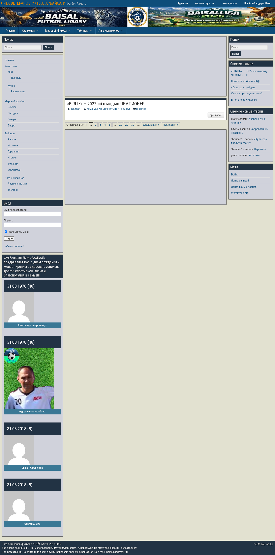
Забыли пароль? (14, 246)
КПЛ (10, 72)
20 (126, 124)
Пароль (8, 220)
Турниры (183, 3)
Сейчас (12, 106)
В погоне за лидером (244, 99)
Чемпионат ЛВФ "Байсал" (115, 108)
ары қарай (216, 115)
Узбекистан (14, 169)
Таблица (16, 77)
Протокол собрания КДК (246, 81)
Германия (13, 151)
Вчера (11, 125)
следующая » (151, 124)
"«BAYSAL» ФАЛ (263, 544)
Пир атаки (260, 149)
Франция (13, 163)
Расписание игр (17, 183)
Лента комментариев (243, 186)
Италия (12, 157)
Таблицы (82, 30)
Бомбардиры (229, 3)
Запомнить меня (18, 231)
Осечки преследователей (246, 93)
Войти (234, 174)
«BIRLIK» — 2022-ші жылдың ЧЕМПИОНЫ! (105, 103)
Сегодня (13, 113)
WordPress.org (239, 192)
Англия (12, 139)
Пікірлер (141, 108)
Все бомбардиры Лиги (257, 3)
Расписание (18, 91)
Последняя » (171, 124)
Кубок (11, 85)
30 (132, 124)
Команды (92, 108)
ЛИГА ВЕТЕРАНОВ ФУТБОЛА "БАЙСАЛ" (33, 3)
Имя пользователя (15, 209)
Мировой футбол (56, 30)
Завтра (12, 119)
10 (120, 124)
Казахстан (28, 30)
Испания (13, 145)
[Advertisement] (146, 66)
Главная (11, 30)
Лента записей (240, 180)
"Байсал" (75, 108)
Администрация (204, 3)
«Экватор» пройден (243, 87)
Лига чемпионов (108, 30)
